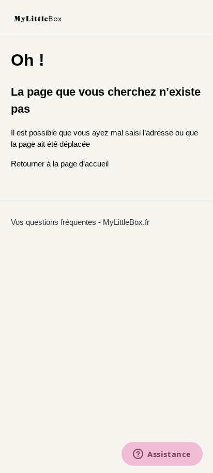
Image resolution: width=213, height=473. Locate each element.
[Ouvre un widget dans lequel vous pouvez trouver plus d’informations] (162, 455)
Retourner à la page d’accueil (60, 163)
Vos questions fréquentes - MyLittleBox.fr (80, 222)
